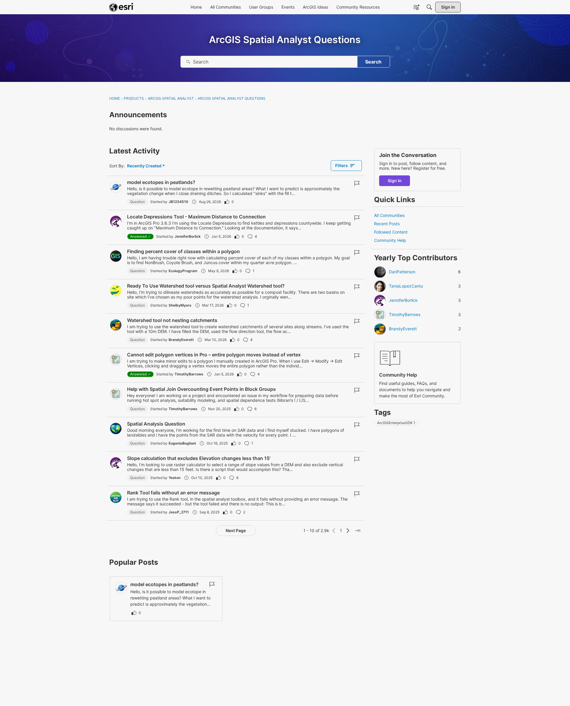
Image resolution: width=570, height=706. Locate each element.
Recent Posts (387, 223)
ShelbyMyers (180, 305)
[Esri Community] (121, 7)
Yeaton (174, 477)
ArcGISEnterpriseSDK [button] (396, 423)
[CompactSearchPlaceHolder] (429, 7)
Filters (341, 165)
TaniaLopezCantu (406, 286)
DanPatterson (402, 272)
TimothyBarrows (189, 374)
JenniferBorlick (188, 236)
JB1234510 (178, 201)
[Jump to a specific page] (357, 530)
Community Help (390, 240)
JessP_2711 (179, 512)
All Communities (389, 215)
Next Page (236, 530)
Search (373, 62)
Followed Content (391, 232)
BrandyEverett (181, 339)
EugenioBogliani (182, 443)
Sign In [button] (395, 180)
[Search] (188, 62)
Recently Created (144, 166)
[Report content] (357, 183)
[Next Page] (348, 530)
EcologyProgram (183, 271)
